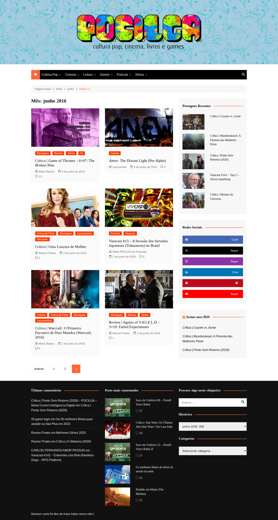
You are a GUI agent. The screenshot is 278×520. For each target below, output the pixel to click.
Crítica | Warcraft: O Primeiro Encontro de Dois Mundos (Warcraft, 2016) (63, 332)
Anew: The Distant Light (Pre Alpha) (137, 160)
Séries (139, 74)
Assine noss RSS (198, 317)
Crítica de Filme (45, 233)
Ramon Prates (47, 253)
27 (140, 455)
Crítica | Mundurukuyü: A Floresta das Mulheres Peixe (225, 140)
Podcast (122, 74)
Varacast (130, 233)
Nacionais (42, 239)
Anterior (39, 368)
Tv (81, 153)
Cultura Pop (50, 74)
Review (58, 153)
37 (140, 410)
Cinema (70, 74)
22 (140, 500)
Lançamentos (84, 233)
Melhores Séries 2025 (71, 432)
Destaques (43, 153)
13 (40, 176)
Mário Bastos (46, 171)
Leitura (87, 74)
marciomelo (120, 166)
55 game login (40, 419)
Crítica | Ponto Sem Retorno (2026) (205, 350)
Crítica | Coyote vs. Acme (225, 116)
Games (104, 74)
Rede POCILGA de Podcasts (130, 251)
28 (140, 433)
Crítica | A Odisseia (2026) (73, 441)
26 (140, 477)
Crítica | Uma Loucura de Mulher (60, 246)
